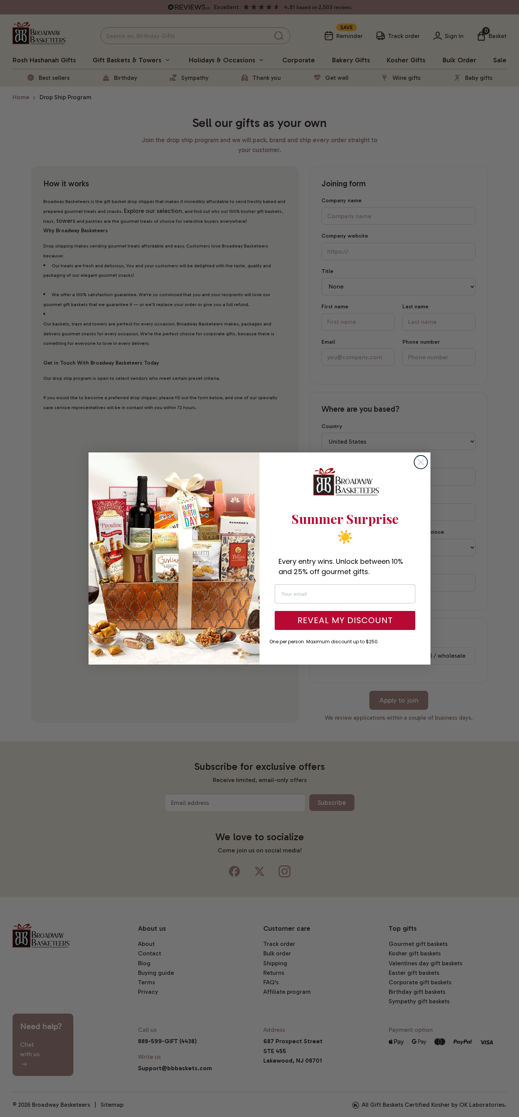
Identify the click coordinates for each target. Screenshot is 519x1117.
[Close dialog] (420, 462)
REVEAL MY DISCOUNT (345, 620)
